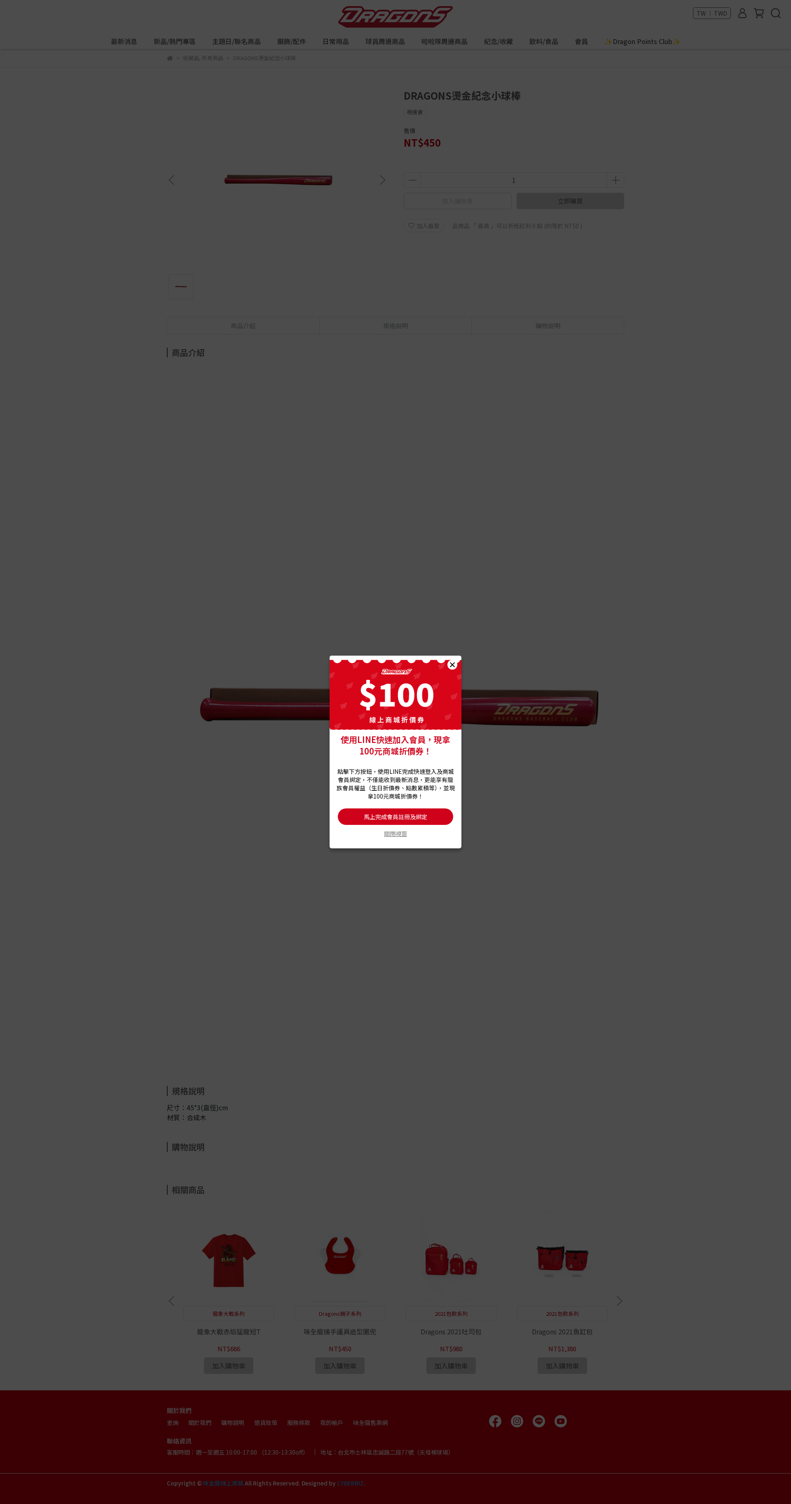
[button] (452, 665)
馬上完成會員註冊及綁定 (395, 817)
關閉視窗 (395, 833)
